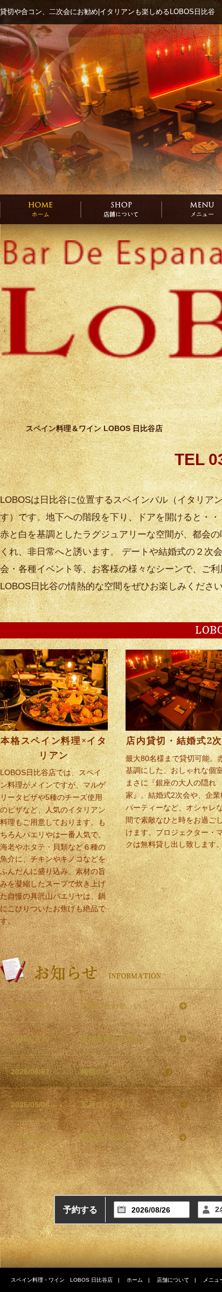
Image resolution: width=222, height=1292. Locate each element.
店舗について (173, 1280)
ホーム (135, 1280)
